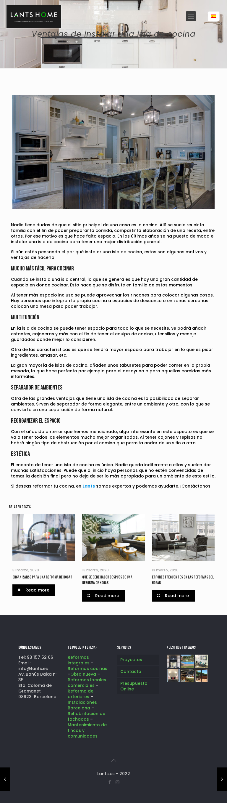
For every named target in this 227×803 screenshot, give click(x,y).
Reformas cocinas (87, 668)
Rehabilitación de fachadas (86, 716)
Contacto (130, 671)
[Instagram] (117, 782)
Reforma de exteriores (80, 694)
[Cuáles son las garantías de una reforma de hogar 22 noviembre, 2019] (5, 779)
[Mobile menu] (191, 16)
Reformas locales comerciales (87, 682)
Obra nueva (83, 674)
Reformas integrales (79, 660)
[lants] (33, 16)
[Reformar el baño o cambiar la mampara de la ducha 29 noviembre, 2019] (222, 779)
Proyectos (131, 660)
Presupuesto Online (133, 686)
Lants (88, 486)
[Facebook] (109, 782)
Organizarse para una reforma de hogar (42, 577)
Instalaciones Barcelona (82, 705)
